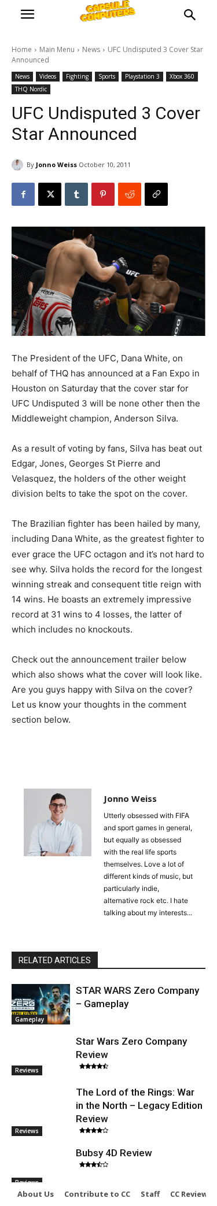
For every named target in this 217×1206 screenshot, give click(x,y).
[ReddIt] (129, 194)
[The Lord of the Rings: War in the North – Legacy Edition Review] (41, 1106)
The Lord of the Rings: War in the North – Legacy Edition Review (139, 1105)
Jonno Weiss (56, 164)
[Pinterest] (103, 194)
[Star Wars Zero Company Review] (41, 1055)
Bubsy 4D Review (114, 1153)
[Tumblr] (76, 194)
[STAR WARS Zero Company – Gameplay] (41, 1004)
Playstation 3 (142, 76)
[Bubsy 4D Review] (41, 1166)
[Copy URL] (156, 194)
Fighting (77, 76)
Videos (47, 76)
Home (22, 49)
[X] (49, 194)
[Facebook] (23, 194)
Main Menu (57, 49)
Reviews (27, 1070)
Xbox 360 (182, 76)
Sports (106, 76)
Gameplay (29, 1019)
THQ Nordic (31, 89)
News (91, 49)
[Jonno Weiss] (19, 165)
